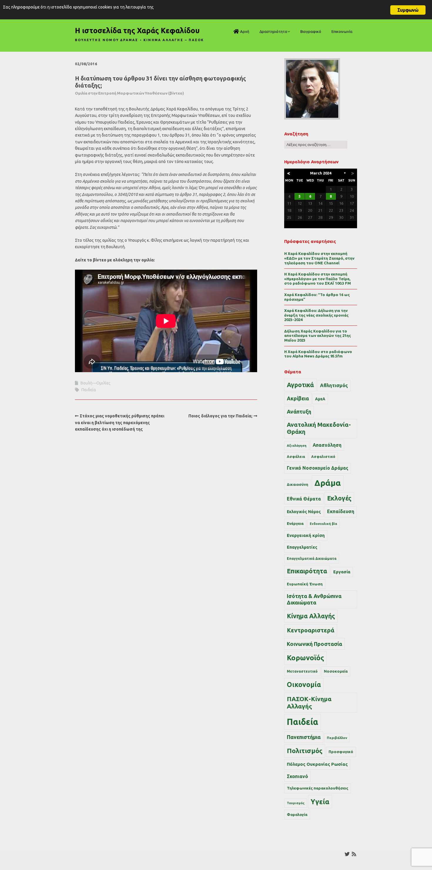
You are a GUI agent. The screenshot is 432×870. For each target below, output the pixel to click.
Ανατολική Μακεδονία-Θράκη (319, 428)
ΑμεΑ (320, 399)
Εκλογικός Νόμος (304, 511)
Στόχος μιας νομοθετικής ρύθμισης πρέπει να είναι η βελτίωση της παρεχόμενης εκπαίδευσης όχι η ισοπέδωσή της (119, 422)
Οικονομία (304, 684)
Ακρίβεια (298, 398)
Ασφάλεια (296, 456)
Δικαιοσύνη (297, 484)
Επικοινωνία (341, 31)
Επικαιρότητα (307, 571)
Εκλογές (339, 498)
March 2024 (320, 173)
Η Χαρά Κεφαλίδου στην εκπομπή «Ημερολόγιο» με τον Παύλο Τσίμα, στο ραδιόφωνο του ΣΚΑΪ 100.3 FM (317, 278)
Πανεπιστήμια (304, 737)
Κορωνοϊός (305, 658)
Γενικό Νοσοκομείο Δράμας (317, 468)
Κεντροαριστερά (310, 630)
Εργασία (341, 572)
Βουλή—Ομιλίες (95, 383)
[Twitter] (347, 854)
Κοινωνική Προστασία (314, 644)
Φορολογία (297, 814)
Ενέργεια (295, 523)
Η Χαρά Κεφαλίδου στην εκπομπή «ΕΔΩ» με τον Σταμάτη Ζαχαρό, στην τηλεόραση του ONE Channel (319, 258)
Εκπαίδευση (340, 511)
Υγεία (320, 801)
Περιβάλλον (337, 738)
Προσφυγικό (341, 752)
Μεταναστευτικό (302, 671)
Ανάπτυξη (299, 411)
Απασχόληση (327, 445)
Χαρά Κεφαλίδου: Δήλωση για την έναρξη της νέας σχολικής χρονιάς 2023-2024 (316, 315)
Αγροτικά (300, 384)
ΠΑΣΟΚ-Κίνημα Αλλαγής (309, 702)
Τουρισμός (295, 803)
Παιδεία (88, 389)
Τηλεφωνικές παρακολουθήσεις (317, 788)
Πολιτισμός (304, 750)
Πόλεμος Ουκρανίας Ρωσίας (317, 764)
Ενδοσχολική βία (323, 523)
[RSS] (354, 854)
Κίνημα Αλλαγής (311, 615)
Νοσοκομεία (336, 671)
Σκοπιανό (297, 776)
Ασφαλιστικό (323, 456)
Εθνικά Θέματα (304, 498)
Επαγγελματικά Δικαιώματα (311, 558)
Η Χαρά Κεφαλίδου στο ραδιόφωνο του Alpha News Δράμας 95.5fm (318, 354)
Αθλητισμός (334, 385)
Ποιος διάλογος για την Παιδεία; (220, 416)
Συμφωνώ (407, 10)
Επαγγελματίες (302, 547)
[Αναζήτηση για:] (315, 144)
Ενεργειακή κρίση (306, 535)
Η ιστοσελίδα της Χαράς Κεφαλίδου (137, 30)
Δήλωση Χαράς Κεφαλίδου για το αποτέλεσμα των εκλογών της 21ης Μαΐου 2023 (317, 335)
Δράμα (327, 482)
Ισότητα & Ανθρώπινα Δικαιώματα (314, 599)
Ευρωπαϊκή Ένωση (305, 584)
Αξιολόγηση (297, 445)
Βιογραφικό (310, 31)
